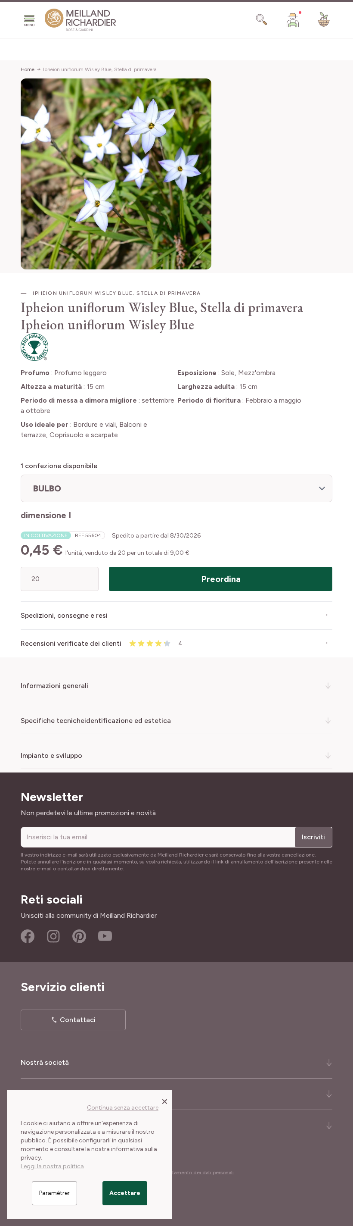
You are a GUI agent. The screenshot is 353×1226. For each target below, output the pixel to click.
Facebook (27, 936)
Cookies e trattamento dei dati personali (187, 1173)
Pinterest (79, 936)
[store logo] (80, 20)
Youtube (105, 936)
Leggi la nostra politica (52, 1166)
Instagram (53, 936)
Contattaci (78, 1020)
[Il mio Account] (292, 19)
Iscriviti (313, 837)
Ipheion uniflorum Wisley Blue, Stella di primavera (100, 69)
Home (27, 69)
